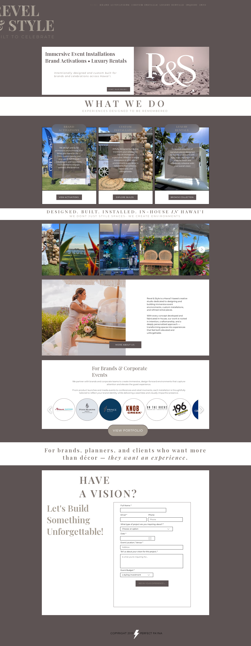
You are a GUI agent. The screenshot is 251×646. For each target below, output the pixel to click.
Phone (151, 515)
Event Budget (127, 570)
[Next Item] (201, 249)
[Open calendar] (150, 538)
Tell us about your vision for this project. (139, 552)
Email (123, 515)
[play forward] (201, 409)
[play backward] (50, 409)
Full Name (125, 505)
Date (124, 534)
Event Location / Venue (131, 543)
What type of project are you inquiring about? (142, 524)
